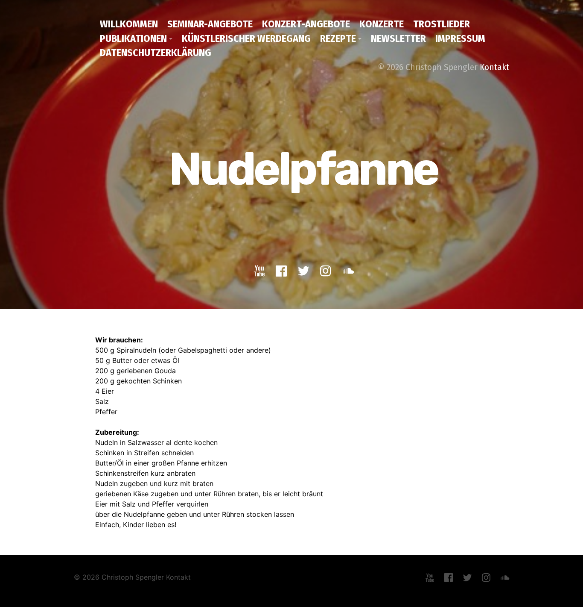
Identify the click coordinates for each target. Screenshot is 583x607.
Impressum (460, 38)
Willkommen (129, 24)
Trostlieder (441, 24)
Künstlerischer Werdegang (246, 38)
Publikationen (133, 38)
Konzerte (381, 24)
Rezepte (338, 38)
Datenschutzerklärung (155, 53)
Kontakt (494, 67)
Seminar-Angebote (210, 24)
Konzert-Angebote (306, 24)
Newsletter (398, 38)
